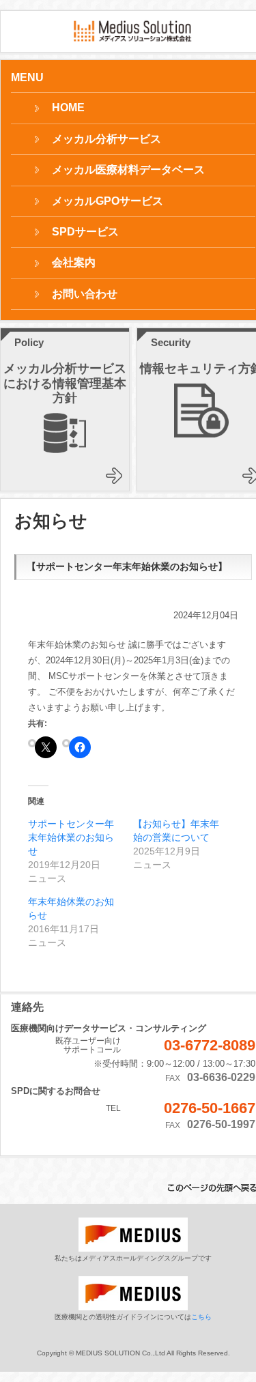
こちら (201, 1317)
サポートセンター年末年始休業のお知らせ (71, 837)
